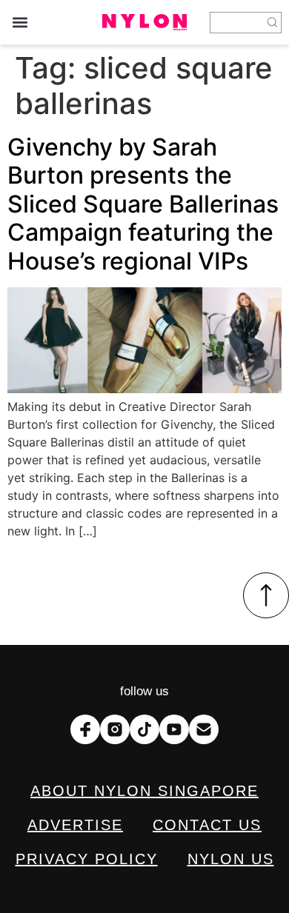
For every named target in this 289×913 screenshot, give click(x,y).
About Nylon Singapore (144, 791)
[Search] (273, 22)
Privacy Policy (87, 859)
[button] (19, 22)
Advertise (75, 825)
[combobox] (237, 22)
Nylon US (230, 859)
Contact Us (207, 825)
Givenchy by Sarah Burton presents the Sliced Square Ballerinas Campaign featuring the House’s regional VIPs (143, 204)
